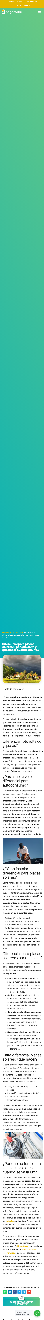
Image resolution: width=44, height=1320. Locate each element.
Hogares (11, 2)
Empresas (20, 2)
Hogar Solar (6, 632)
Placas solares (18, 632)
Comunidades (32, 2)
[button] (39, 12)
